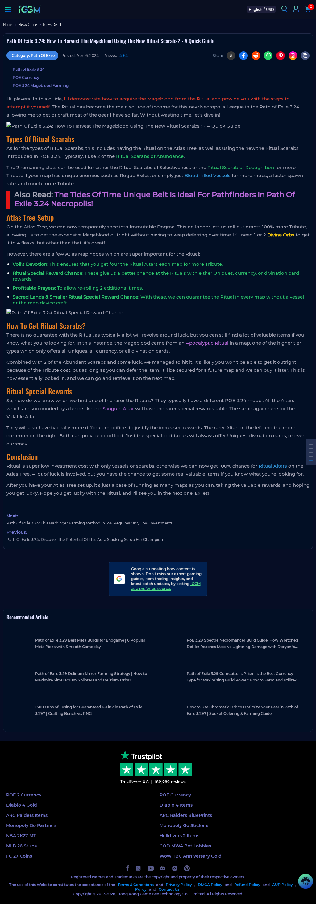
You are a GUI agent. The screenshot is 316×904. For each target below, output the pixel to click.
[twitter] (138, 868)
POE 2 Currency (23, 795)
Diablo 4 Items (176, 805)
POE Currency (26, 77)
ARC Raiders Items (27, 815)
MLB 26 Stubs (21, 846)
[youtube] (151, 868)
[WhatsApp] (268, 55)
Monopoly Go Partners (31, 825)
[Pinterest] (280, 55)
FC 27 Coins (19, 856)
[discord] (162, 868)
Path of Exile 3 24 (28, 69)
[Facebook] (243, 55)
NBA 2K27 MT (21, 835)
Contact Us (169, 889)
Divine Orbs (280, 235)
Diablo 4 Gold (21, 805)
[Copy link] (305, 55)
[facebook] (127, 868)
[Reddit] (256, 55)
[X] (231, 55)
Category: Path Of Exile (33, 55)
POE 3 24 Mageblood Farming (41, 85)
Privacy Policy (179, 884)
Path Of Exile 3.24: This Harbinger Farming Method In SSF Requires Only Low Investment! (89, 523)
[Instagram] (293, 55)
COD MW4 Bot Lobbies (185, 846)
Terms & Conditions (136, 884)
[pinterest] (187, 868)
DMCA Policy (210, 884)
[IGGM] (29, 9)
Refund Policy (247, 884)
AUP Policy (282, 884)
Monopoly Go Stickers (184, 825)
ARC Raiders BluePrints (186, 815)
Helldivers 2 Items (179, 835)
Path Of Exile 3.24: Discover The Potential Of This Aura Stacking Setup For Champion (84, 539)
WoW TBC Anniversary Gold (191, 856)
